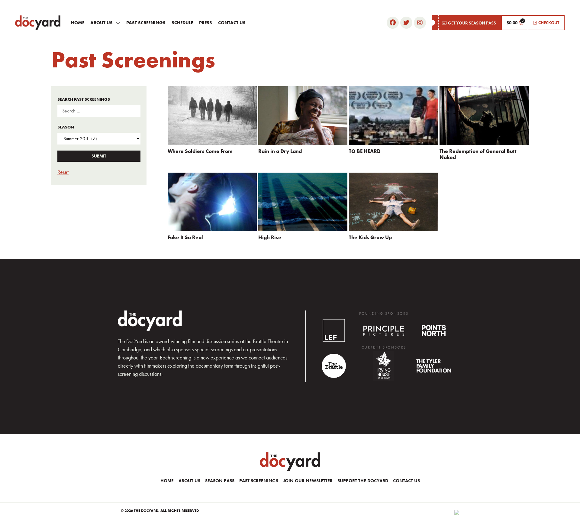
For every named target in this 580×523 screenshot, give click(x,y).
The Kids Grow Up (370, 237)
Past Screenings (146, 23)
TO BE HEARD (365, 151)
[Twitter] (406, 23)
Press (205, 23)
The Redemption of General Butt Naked (478, 154)
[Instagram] (420, 23)
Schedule (182, 23)
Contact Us (232, 23)
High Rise (269, 237)
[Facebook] (393, 23)
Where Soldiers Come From (200, 151)
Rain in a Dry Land (280, 151)
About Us (101, 23)
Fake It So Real (185, 237)
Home (77, 23)
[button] (466, 22)
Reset (63, 171)
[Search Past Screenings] (98, 111)
